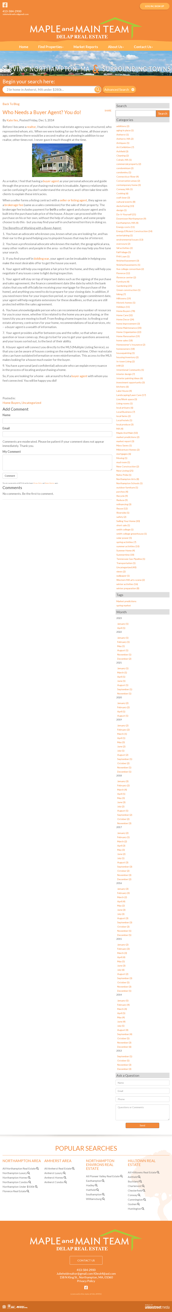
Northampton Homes (15, 1177)
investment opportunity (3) (130, 382)
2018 (119, 775)
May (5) (121, 961)
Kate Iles (12, 120)
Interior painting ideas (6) (129, 378)
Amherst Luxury (53, 1173)
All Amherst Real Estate (57, 1168)
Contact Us (86, 1260)
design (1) (121, 210)
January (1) (122, 623)
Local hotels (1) (124, 420)
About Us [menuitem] (115, 46)
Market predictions (126, 601)
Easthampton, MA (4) (127, 222)
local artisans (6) (124, 407)
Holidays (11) (123, 306)
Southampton (93, 1194)
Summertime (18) (125, 554)
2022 (119, 631)
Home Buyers (11, 403)
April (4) (121, 901)
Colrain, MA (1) (124, 159)
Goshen (132, 1204)
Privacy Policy (37, 483)
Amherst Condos (54, 1182)
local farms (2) (123, 416)
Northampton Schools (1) (129, 483)
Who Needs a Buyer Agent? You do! (42, 112)
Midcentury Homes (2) (128, 449)
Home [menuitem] (23, 46)
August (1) (122, 650)
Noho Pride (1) (123, 474)
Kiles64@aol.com (104, 1273)
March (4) (122, 789)
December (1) (124, 771)
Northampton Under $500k (18, 1186)
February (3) (123, 893)
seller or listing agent (73, 200)
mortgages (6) (123, 453)
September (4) (124, 1034)
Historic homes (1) (125, 302)
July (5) (120, 1025)
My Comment (12, 451)
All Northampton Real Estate (19, 1168)
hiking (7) (121, 294)
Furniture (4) (122, 281)
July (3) (120, 914)
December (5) (124, 935)
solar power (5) (124, 537)
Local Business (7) (125, 411)
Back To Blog (11, 104)
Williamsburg (94, 1198)
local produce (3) (125, 424)
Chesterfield (135, 1190)
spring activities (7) (126, 542)
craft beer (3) (123, 197)
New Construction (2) (127, 466)
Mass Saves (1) (124, 445)
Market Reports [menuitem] (86, 46)
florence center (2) (126, 277)
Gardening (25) (124, 285)
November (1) (124, 654)
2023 (119, 618)
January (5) (122, 1000)
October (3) (123, 926)
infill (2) (120, 365)
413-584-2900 (12, 11)
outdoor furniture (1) (127, 487)
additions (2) (122, 126)
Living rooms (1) (124, 403)
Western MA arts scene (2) (130, 579)
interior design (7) (125, 374)
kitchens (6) (122, 386)
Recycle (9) (122, 495)
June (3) (121, 802)
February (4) (123, 1004)
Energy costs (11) (125, 227)
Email (6, 428)
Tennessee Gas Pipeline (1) (130, 558)
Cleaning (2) (122, 155)
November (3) (124, 823)
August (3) (122, 862)
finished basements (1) (128, 264)
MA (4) (119, 428)
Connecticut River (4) (127, 176)
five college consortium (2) (130, 269)
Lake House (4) (124, 390)
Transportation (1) (126, 563)
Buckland (133, 1181)
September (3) (124, 866)
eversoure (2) (123, 243)
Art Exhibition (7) (125, 147)
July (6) (120, 969)
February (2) (123, 707)
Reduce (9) (122, 500)
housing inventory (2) (127, 357)
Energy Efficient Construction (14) (134, 231)
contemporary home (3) (128, 185)
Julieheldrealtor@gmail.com (16, 14)
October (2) (123, 763)
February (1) (123, 641)
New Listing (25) (124, 470)
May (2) (121, 905)
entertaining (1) (124, 235)
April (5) (121, 1013)
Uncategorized (31, 403)
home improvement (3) (128, 323)
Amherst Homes (53, 1177)
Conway (132, 1195)
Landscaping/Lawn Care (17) (131, 395)
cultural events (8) (125, 201)
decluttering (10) (125, 206)
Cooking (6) (122, 193)
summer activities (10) (127, 546)
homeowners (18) (125, 348)
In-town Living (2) (125, 361)
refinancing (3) (123, 504)
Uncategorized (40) (126, 567)
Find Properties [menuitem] (50, 46)
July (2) (120, 806)
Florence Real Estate (14, 1191)
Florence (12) (123, 273)
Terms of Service (49, 483)
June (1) (121, 680)
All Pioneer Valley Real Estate (103, 1176)
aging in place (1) (125, 130)
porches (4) (122, 491)
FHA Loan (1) (123, 256)
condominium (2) (125, 168)
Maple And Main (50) (127, 432)
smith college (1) (125, 529)
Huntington (134, 1208)
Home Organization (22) (128, 332)
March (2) (122, 841)
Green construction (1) (128, 290)
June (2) (121, 746)
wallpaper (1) (123, 575)
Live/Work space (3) (126, 399)
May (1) (121, 646)
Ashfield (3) (122, 151)
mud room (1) (123, 462)
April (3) (121, 845)
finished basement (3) (127, 260)
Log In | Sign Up (154, 6)
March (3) (122, 953)
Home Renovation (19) (128, 336)
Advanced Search (116, 89)
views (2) (121, 571)
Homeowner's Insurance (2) (130, 344)
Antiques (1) (122, 143)
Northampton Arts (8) (127, 479)
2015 (119, 938)
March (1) (122, 672)
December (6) (124, 1046)
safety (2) (121, 516)
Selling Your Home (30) (128, 521)
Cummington (135, 1199)
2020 (119, 697)
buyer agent (51, 181)
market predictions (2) (127, 437)
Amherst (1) (122, 134)
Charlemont (134, 1185)
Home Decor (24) (125, 319)
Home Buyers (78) (125, 311)
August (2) (122, 754)
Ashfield (132, 1176)
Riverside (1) (122, 512)
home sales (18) (124, 340)
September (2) (124, 814)
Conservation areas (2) (128, 180)
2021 (119, 662)
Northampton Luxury (15, 1173)
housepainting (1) (125, 353)
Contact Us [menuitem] (142, 46)
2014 (119, 994)
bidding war (41, 258)
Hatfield (91, 1189)
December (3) (124, 1068)
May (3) (121, 742)
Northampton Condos (15, 1182)
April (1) (121, 628)
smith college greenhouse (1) (131, 533)
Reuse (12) (122, 508)
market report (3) (125, 441)
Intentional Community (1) (130, 369)
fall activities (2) (124, 248)
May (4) (121, 1017)
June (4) (121, 1021)
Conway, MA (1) (124, 189)
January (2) (122, 703)
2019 (119, 719)
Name (6, 415)
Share (108, 110)
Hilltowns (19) (123, 298)
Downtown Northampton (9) (131, 218)
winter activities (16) (127, 584)
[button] (98, 89)
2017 (119, 827)
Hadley (90, 1185)
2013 (119, 1050)
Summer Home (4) (125, 550)
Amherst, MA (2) (125, 138)
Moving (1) (121, 458)
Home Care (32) (124, 315)
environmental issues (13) (129, 239)
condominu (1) (123, 172)
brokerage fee (14, 205)
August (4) (122, 1029)
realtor (31, 127)
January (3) (122, 781)
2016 (119, 883)
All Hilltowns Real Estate (142, 1172)
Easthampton (93, 1180)
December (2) (124, 658)
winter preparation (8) (127, 588)
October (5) (123, 982)
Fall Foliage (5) (123, 252)
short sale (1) (123, 525)
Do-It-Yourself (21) (126, 214)
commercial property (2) (128, 164)
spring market (123, 605)
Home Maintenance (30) (128, 327)
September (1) (124, 689)
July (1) (120, 750)
